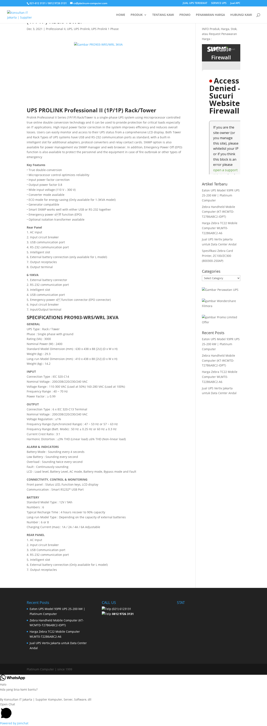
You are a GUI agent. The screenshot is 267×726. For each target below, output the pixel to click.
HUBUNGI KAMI (241, 15)
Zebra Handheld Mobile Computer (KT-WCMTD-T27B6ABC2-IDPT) (218, 212)
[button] (133, 711)
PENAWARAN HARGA (210, 15)
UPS (69, 29)
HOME (120, 15)
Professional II (55, 29)
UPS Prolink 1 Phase (105, 29)
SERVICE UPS (219, 3)
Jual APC (235, 3)
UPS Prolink (82, 29)
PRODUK (137, 15)
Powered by (14, 723)
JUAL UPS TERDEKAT (195, 3)
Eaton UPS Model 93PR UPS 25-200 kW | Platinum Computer (221, 195)
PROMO (184, 15)
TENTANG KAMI (163, 15)
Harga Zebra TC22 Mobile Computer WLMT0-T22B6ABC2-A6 (219, 228)
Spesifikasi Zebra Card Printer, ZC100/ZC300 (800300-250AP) (217, 256)
